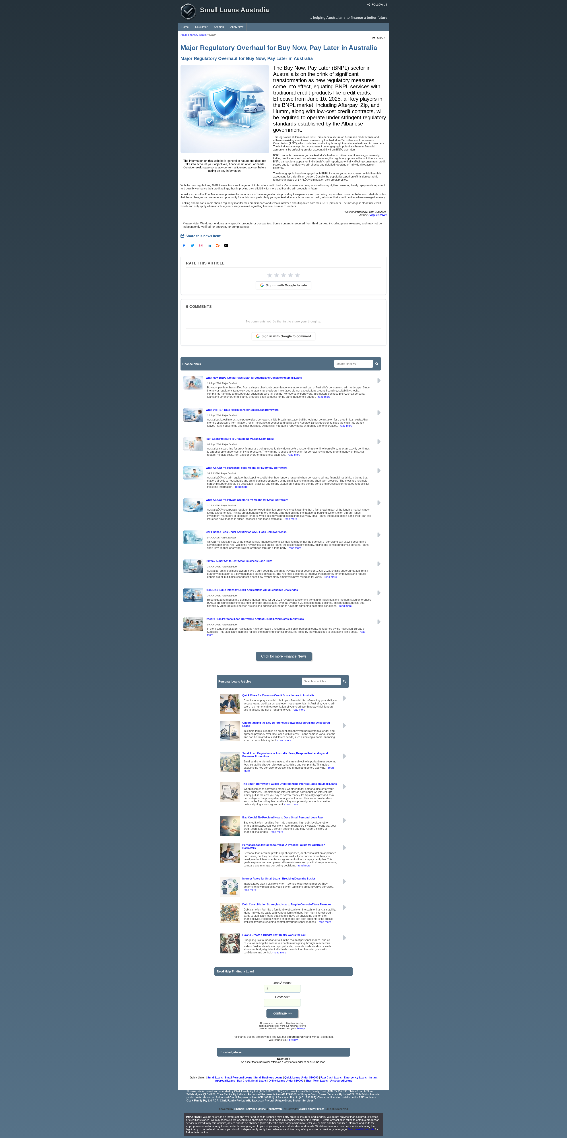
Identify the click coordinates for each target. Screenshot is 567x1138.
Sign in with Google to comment (286, 336)
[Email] (226, 245)
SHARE (379, 38)
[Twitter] (192, 245)
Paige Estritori (377, 215)
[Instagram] (200, 245)
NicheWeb (275, 1109)
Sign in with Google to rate (286, 285)
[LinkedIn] (209, 245)
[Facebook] (184, 245)
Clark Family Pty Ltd (311, 1109)
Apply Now (236, 27)
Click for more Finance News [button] (284, 656)
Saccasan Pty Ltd (262, 1100)
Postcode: (282, 997)
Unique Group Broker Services (294, 1100)
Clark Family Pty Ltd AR (235, 1100)
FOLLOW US (379, 4)
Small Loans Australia (194, 35)
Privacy (301, 1028)
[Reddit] (217, 245)
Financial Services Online (250, 1109)
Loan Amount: (282, 983)
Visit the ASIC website (361, 1129)
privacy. (293, 1040)
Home (185, 27)
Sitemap (219, 27)
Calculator (201, 27)
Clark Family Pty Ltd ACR (202, 1100)
